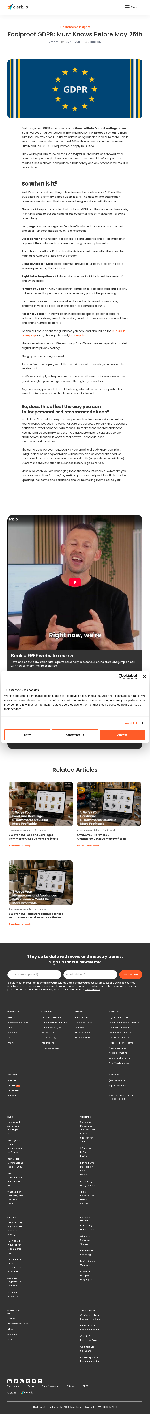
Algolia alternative (118, 1017)
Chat (10, 1027)
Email (10, 1037)
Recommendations (18, 1022)
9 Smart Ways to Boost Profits (87, 1152)
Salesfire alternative (119, 1058)
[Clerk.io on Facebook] (16, 1381)
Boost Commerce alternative (124, 1022)
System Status (82, 1037)
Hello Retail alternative (121, 1043)
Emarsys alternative (119, 1037)
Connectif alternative (120, 1027)
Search (11, 1017)
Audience (13, 1032)
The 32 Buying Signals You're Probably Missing (15, 1228)
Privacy (71, 1386)
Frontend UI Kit (82, 1027)
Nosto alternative (118, 1053)
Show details (130, 723)
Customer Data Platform (54, 1022)
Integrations (47, 1043)
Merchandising (49, 1032)
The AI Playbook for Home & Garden (87, 1198)
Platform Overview (51, 1017)
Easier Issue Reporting (86, 1252)
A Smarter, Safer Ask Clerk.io (85, 1240)
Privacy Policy (92, 989)
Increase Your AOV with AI (15, 1294)
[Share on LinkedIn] (10, 49)
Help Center (81, 1017)
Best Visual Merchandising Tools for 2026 (15, 1163)
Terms (31, 1386)
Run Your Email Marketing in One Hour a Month (88, 1169)
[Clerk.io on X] (28, 1381)
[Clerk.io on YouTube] (34, 1381)
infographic (77, 335)
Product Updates (50, 1048)
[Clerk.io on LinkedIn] (10, 1381)
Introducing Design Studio (87, 1183)
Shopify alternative (119, 1063)
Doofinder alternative (120, 1032)
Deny (27, 734)
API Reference (82, 1032)
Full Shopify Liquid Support (87, 1227)
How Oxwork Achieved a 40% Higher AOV (14, 1128)
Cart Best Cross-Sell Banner (89, 1348)
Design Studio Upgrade (87, 1263)
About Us (12, 1080)
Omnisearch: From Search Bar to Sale (90, 1317)
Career (13, 1085)
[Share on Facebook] (14, 49)
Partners (12, 1095)
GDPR (85, 1386)
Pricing (11, 1043)
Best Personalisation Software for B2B (16, 1179)
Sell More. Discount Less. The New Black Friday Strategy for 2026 (87, 1132)
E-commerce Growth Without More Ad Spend (15, 1265)
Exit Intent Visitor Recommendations (90, 1327)
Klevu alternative (118, 1048)
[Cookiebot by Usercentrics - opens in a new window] (121, 676)
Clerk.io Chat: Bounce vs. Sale (88, 1338)
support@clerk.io (118, 1085)
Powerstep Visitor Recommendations (90, 1359)
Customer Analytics (51, 1027)
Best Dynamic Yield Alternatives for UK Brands (15, 1146)
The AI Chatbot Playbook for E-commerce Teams (15, 1247)
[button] (131, 7)
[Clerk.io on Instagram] (22, 1381)
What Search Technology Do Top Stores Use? (15, 1198)
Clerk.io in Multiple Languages (86, 1275)
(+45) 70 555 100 (117, 1080)
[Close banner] (144, 676)
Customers (13, 1090)
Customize (73, 734)
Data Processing (50, 1386)
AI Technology (48, 1037)
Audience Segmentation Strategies (15, 1282)
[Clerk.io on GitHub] (40, 1381)
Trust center (14, 1386)
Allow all (122, 734)
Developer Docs (83, 1022)
